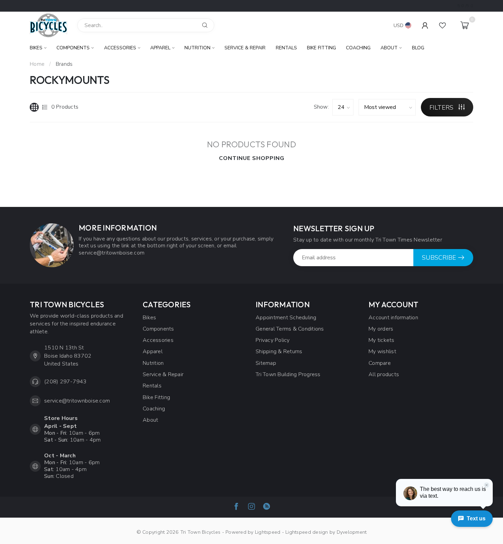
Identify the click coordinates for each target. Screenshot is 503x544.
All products (384, 374)
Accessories (120, 48)
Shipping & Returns (279, 351)
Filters (442, 107)
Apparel (160, 48)
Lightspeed (268, 532)
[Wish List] (442, 25)
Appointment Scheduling (286, 317)
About (389, 48)
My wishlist (382, 351)
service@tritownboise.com (77, 401)
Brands (64, 64)
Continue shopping (251, 158)
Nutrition (197, 48)
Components (73, 48)
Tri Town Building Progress (288, 374)
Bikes (36, 48)
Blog (418, 48)
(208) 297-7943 (65, 381)
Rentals (286, 48)
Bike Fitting (321, 48)
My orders (381, 329)
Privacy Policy (273, 340)
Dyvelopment (352, 532)
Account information (393, 317)
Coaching (358, 48)
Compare (380, 363)
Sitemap (266, 363)
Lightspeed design (306, 532)
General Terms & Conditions (290, 329)
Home (37, 64)
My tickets (382, 340)
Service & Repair (245, 48)
